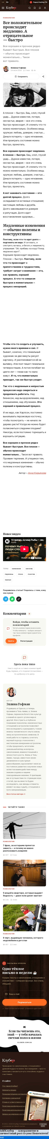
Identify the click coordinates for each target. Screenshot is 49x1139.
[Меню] (3, 7)
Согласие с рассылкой (11, 1098)
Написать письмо (9, 1090)
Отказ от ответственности (13, 1102)
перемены (9, 574)
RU (7, 2)
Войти (11, 641)
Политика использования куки (14, 1110)
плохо (20, 574)
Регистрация (26, 641)
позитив (31, 574)
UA (3, 2)
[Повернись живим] (43, 1125)
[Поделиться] (43, 76)
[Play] (31, 2)
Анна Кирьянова (37, 473)
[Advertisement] (24, 316)
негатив (29, 569)
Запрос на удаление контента (14, 1114)
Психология (9, 18)
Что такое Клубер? (10, 1086)
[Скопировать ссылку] (18, 599)
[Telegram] (5, 599)
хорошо (8, 580)
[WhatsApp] (12, 599)
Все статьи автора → (16, 794)
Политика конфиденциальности (15, 1106)
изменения (16, 569)
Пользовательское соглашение (15, 1094)
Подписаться (24, 1002)
